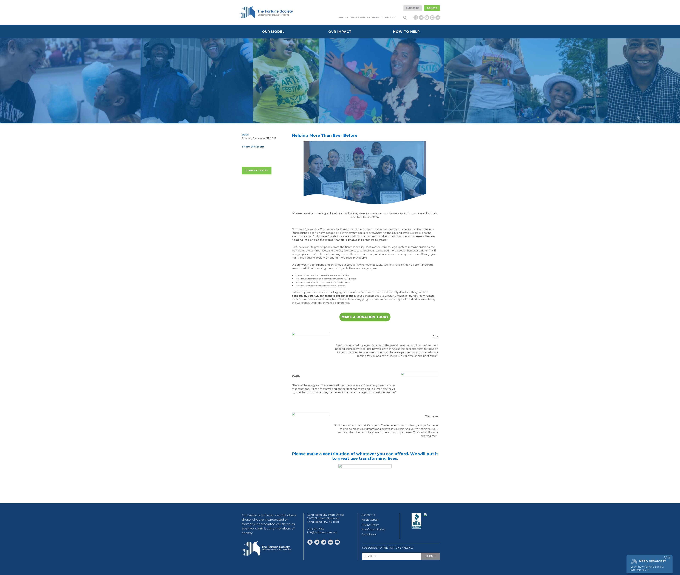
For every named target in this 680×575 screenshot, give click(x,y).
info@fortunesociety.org (322, 532)
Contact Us (368, 515)
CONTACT (389, 17)
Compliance (369, 534)
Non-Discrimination (374, 529)
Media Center (370, 519)
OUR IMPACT (340, 32)
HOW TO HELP (406, 32)
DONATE (432, 8)
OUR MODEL (273, 32)
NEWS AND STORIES (365, 17)
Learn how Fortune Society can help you (647, 568)
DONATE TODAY (256, 170)
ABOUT (343, 17)
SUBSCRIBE (412, 8)
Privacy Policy (370, 524)
